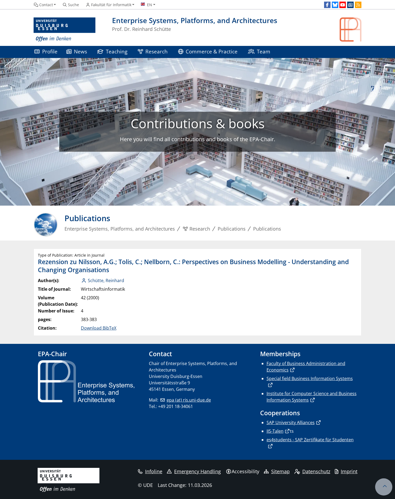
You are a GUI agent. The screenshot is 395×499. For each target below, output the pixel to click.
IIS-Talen (275, 431)
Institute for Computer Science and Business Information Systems (312, 397)
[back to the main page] (350, 29)
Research (156, 51)
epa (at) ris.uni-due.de (189, 400)
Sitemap (280, 471)
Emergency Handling (197, 471)
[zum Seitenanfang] (383, 487)
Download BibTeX (98, 328)
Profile (50, 51)
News (80, 51)
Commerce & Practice (212, 51)
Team (263, 51)
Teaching (116, 51)
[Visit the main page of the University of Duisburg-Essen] (64, 29)
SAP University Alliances (291, 422)
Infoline (153, 471)
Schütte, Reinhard (106, 280)
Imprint (349, 471)
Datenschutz (316, 471)
